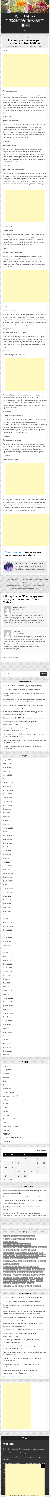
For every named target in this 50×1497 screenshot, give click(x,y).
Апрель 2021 (7, 990)
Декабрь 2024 (8, 835)
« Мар (5, 1179)
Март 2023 (6, 915)
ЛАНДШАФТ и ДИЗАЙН (11, 1096)
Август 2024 (7, 850)
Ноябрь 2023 (7, 885)
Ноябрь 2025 (7, 794)
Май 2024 (6, 862)
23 (25, 1172)
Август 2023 (7, 896)
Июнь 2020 (7, 1024)
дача (40, 1253)
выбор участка (8, 1253)
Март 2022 (6, 949)
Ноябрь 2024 (7, 839)
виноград (32, 1250)
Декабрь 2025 (8, 790)
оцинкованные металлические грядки (30, 1272)
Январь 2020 (7, 1043)
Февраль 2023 (8, 919)
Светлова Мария (13, 46)
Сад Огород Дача (25, 16)
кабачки (5, 1258)
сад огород (38, 1278)
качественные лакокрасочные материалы (24, 1258)
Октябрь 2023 (8, 888)
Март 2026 (6, 779)
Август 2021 (7, 975)
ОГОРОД (6, 1107)
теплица (39, 1280)
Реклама (6, 1115)
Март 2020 (7, 1036)
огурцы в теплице (39, 1269)
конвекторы (41, 1261)
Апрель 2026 (7, 775)
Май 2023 (6, 907)
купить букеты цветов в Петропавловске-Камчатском (21, 1267)
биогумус (23, 1250)
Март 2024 (6, 869)
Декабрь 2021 (7, 960)
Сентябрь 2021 (8, 972)
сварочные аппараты (10, 1280)
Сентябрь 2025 (8, 801)
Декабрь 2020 (8, 1006)
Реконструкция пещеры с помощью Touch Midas (25, 41)
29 (19, 1176)
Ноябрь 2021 (7, 964)
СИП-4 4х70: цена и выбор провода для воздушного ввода (23, 686)
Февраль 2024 (8, 873)
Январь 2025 (7, 832)
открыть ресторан (9, 1272)
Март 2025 (6, 824)
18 (38, 1167)
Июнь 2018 (6, 1055)
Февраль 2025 (8, 828)
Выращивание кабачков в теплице (23, 1236)
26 (44, 1172)
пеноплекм (6, 1275)
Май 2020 (6, 1028)
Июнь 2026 (7, 767)
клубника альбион (29, 1261)
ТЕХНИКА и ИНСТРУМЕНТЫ (13, 1138)
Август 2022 (7, 938)
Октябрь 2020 (8, 1013)
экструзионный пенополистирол (29, 1286)
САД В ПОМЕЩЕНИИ (10, 1126)
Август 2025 (7, 805)
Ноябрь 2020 (7, 1009)
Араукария (6, 1236)
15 (19, 1167)
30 (25, 1176)
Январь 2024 (7, 877)
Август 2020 (7, 1021)
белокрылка (7, 1073)
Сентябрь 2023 (8, 892)
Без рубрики (7, 1070)
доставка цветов (9, 1255)
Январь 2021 (7, 1002)
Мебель (5, 1100)
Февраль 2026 (8, 782)
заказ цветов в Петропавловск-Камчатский (31, 1255)
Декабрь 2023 (8, 881)
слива (33, 1280)
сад (31, 1278)
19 (44, 1167)
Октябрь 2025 (8, 798)
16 (25, 1167)
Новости (5, 1104)
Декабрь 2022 (8, 926)
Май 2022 (6, 945)
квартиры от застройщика (12, 1261)
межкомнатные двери (10, 1269)
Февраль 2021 (8, 998)
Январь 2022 (7, 956)
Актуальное (7, 1066)
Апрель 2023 (7, 911)
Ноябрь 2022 (7, 930)
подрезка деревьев (18, 1275)
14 (12, 1167)
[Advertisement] (25, 1480)
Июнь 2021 (6, 983)
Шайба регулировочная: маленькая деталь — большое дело (24, 1377)
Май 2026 (6, 771)
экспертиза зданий (9, 1286)
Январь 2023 (7, 922)
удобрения (6, 1283)
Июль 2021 (7, 979)
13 (6, 1167)
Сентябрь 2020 (8, 1017)
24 (31, 1172)
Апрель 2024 (7, 866)
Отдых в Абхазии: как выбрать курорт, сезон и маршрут (22, 689)
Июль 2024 (7, 854)
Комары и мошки (8, 1092)
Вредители (6, 1077)
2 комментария (37, 46)
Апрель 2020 (7, 1032)
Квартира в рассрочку (10, 1242)
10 (31, 1163)
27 (6, 1176)
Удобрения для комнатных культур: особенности (19, 1247)
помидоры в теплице (20, 1278)
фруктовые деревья (19, 1283)
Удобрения (6, 1141)
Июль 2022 (7, 941)
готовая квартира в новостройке (26, 1253)
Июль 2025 (7, 809)
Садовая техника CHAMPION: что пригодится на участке (23, 718)
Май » (10, 1179)
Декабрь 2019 (7, 1047)
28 (12, 1176)
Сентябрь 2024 (8, 847)
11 (37, 1163)
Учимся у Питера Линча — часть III (27, 1197)
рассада (5, 1111)
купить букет (14, 1264)
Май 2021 (6, 987)
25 (38, 1172)
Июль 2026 (7, 764)
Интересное (25, 37)
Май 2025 (6, 816)
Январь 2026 (7, 786)
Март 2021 (6, 994)
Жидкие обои (31, 1239)
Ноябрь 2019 (7, 1051)
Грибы (5, 1081)
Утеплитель (42, 1247)
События (6, 1130)
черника (30, 1283)
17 (31, 1167)
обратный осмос (25, 1269)
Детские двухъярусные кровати (13, 1239)
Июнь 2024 (7, 858)
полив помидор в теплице (36, 1275)
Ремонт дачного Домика (11, 1119)
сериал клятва (24, 1280)
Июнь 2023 (7, 904)
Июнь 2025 (7, 813)
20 (6, 1172)
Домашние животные (10, 1085)
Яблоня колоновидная (10, 1250)
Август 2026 (7, 760)
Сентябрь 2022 (8, 934)
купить (5, 1264)
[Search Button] (25, 30)
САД (4, 1123)
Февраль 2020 (8, 1040)
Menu (26, 25)
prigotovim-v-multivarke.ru (29, 1496)
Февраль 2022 (8, 953)
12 (44, 1163)
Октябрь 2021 (7, 968)
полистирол (7, 1278)
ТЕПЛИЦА (6, 1134)
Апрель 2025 (7, 820)
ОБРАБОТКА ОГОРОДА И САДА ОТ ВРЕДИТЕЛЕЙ (17, 1244)
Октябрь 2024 (8, 843)
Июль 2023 (7, 900)
